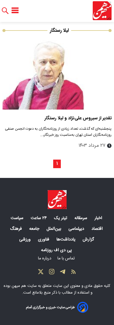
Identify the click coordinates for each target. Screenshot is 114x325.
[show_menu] (15, 10)
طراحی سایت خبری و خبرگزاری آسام (50, 307)
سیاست (18, 218)
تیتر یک (61, 218)
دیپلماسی (76, 229)
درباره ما (45, 258)
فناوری (44, 239)
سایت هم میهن (24, 286)
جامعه (34, 229)
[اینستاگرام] (52, 273)
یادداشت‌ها (67, 239)
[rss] (74, 273)
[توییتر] (41, 273)
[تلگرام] (63, 273)
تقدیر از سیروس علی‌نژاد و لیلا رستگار (78, 118)
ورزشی (25, 239)
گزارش (89, 239)
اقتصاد (98, 229)
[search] (5, 10)
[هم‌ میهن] (57, 199)
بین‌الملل (54, 229)
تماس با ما (66, 258)
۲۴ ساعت (39, 218)
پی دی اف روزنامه (57, 250)
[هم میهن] (102, 10)
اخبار (99, 218)
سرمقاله (81, 218)
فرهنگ (16, 229)
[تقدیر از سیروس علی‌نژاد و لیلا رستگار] (57, 73)
